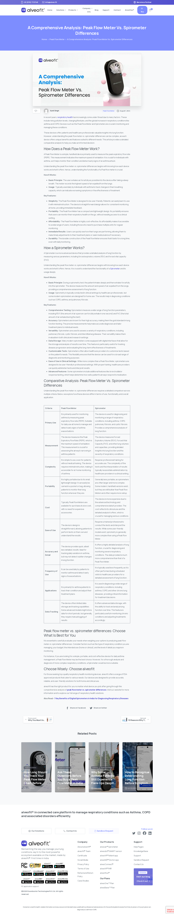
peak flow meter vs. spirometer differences (86, 689)
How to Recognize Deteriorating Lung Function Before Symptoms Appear (137, 777)
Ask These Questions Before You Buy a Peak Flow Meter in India (70, 777)
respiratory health (65, 117)
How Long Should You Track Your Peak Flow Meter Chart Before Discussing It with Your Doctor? (36, 777)
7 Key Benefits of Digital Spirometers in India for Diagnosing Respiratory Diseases (91, 698)
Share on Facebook (78, 708)
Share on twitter (100, 708)
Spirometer (115, 268)
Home (44, 39)
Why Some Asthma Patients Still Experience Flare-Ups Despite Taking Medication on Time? (103, 777)
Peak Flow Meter (57, 39)
